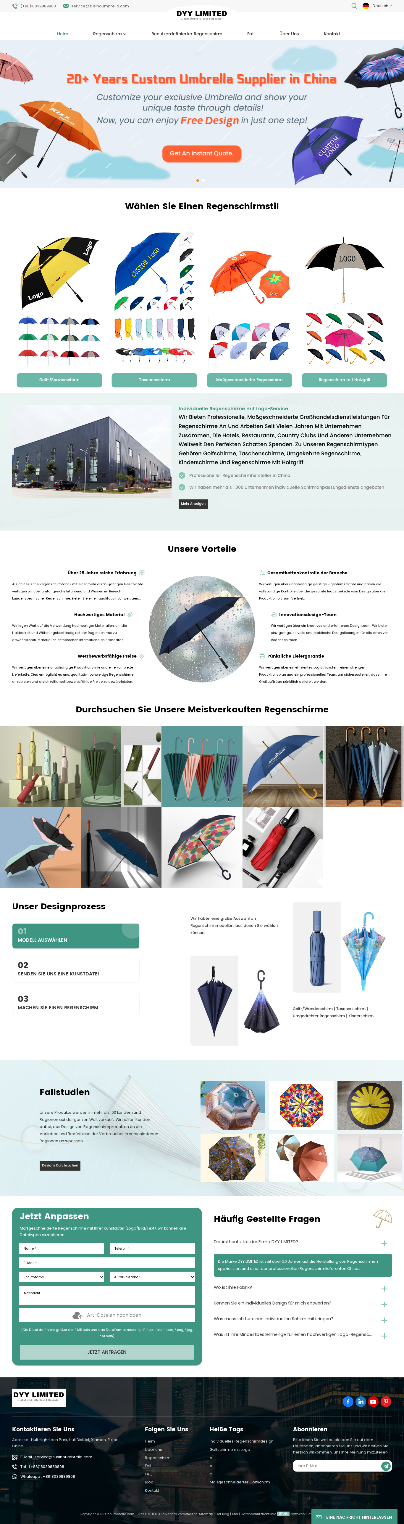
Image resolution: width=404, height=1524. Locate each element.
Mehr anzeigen (193, 504)
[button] (197, 180)
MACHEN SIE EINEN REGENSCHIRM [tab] (58, 1002)
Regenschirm (107, 34)
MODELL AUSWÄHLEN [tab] (42, 934)
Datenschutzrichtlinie (258, 1514)
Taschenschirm (154, 380)
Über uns (289, 34)
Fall (251, 34)
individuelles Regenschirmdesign (242, 1441)
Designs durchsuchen (60, 1165)
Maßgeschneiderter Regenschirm (249, 380)
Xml (235, 1514)
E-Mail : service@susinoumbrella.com (56, 1456)
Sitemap (206, 1514)
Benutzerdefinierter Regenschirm (186, 34)
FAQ (149, 1474)
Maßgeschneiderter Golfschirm (240, 1482)
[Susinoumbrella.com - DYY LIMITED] (202, 16)
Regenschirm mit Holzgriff (344, 380)
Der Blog (222, 1514)
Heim (62, 34)
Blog (149, 1482)
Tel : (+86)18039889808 (42, 1466)
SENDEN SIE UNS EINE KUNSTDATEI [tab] (58, 968)
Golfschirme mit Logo (230, 1449)
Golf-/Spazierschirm (59, 380)
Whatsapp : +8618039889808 (47, 1476)
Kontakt (332, 34)
